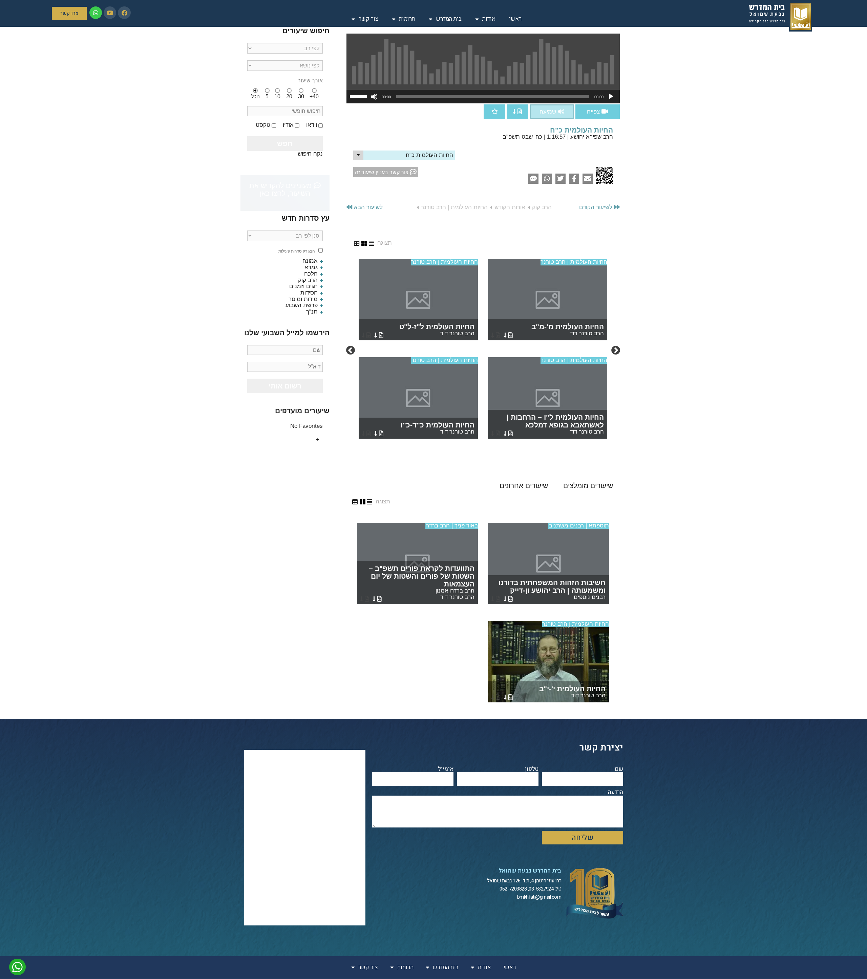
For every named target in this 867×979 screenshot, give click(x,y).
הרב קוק (542, 207)
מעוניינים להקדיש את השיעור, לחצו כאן (281, 189)
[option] (483, 350)
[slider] (359, 96)
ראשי (515, 19)
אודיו (288, 125)
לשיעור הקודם (596, 207)
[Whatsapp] (95, 12)
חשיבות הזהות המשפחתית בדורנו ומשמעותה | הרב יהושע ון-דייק (552, 589)
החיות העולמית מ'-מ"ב (567, 330)
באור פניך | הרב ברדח (451, 525)
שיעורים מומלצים (588, 486)
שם (619, 769)
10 (277, 96)
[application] (483, 96)
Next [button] (350, 350)
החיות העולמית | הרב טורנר (454, 207)
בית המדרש (449, 19)
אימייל (445, 769)
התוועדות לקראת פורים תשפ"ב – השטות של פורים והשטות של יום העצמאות (421, 582)
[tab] (588, 485)
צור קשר (368, 19)
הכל (255, 96)
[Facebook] (124, 12)
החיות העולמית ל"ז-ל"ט (436, 330)
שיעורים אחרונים (524, 486)
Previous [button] (616, 350)
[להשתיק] (374, 96)
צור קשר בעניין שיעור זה (382, 172)
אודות (488, 19)
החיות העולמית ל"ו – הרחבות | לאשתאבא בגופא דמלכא (555, 424)
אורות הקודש (509, 207)
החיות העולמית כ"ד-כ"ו (437, 428)
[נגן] (611, 96)
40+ (314, 96)
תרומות (407, 19)
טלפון (531, 769)
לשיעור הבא (367, 207)
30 (301, 96)
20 (289, 96)
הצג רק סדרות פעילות (296, 251)
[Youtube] (110, 12)
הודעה (615, 792)
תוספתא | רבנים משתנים (578, 525)
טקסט (263, 125)
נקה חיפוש (310, 154)
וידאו (311, 125)
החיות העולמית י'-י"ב (572, 692)
